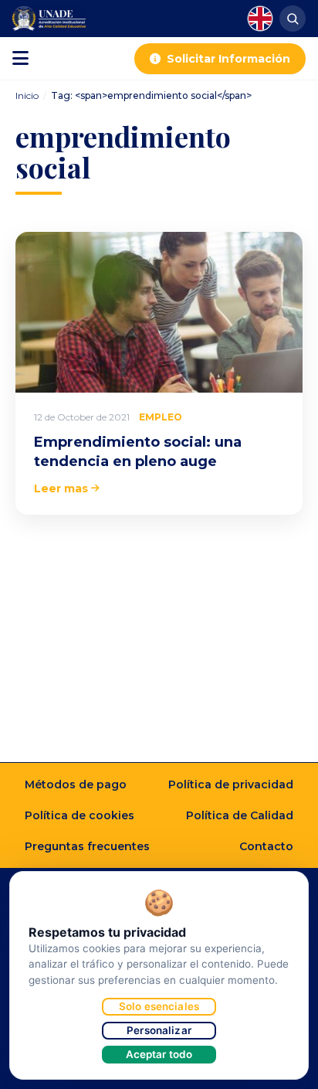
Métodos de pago (76, 784)
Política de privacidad (230, 784)
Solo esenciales (159, 1006)
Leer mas (61, 488)
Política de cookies (79, 815)
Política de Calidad (239, 815)
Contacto (266, 846)
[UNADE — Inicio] (49, 18)
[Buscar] (292, 18)
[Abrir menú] (20, 58)
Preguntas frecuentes (87, 846)
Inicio (27, 95)
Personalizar (159, 1030)
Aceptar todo (159, 1054)
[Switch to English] (260, 18)
